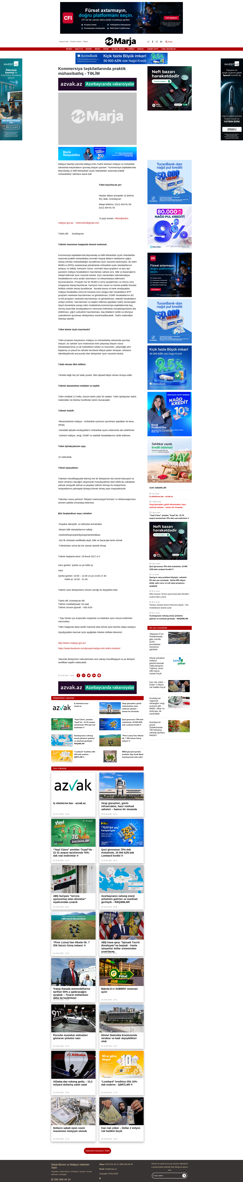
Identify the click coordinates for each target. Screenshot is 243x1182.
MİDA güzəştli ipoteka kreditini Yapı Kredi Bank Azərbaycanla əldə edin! (132, 754)
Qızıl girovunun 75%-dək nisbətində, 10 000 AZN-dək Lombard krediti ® (132, 722)
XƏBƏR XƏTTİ (152, 49)
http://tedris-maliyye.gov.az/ (72, 643)
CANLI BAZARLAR (168, 49)
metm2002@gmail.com (87, 223)
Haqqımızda (64, 41)
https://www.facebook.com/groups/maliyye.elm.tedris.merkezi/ (89, 648)
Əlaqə (85, 41)
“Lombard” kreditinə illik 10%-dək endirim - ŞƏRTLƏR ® (84, 754)
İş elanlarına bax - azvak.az (161, 496)
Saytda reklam (76, 41)
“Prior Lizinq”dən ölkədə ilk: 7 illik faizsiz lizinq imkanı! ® (132, 738)
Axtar (170, 42)
